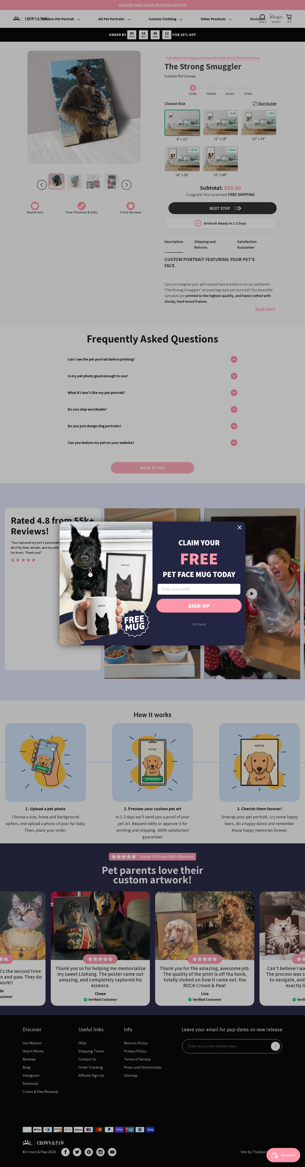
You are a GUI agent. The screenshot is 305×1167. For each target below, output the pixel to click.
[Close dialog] (240, 527)
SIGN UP (199, 605)
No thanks (199, 624)
